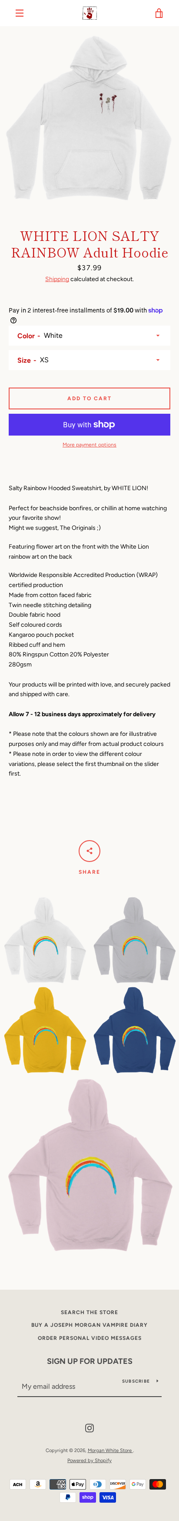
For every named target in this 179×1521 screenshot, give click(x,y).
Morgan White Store (110, 1450)
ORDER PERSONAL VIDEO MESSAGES (90, 1338)
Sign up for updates (90, 1361)
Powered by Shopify (89, 1460)
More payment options (89, 445)
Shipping (57, 279)
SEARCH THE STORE (89, 1312)
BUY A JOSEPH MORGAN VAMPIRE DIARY (89, 1325)
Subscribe (136, 1381)
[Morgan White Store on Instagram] (89, 1428)
